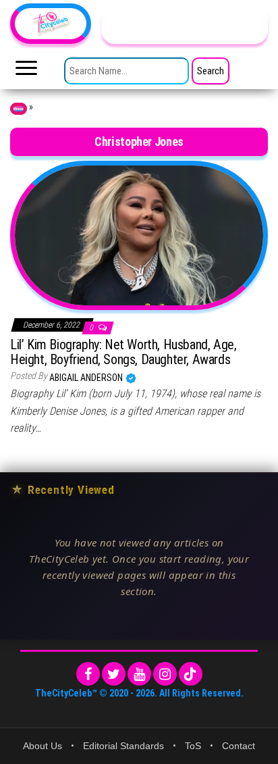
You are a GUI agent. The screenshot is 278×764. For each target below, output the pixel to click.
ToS (193, 745)
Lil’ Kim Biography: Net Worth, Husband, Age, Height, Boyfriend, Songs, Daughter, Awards (123, 351)
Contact (238, 745)
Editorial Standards (123, 745)
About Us (42, 745)
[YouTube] (139, 674)
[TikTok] (190, 674)
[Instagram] (165, 674)
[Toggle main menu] (26, 71)
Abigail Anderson (87, 377)
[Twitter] (114, 674)
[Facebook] (88, 674)
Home (18, 108)
